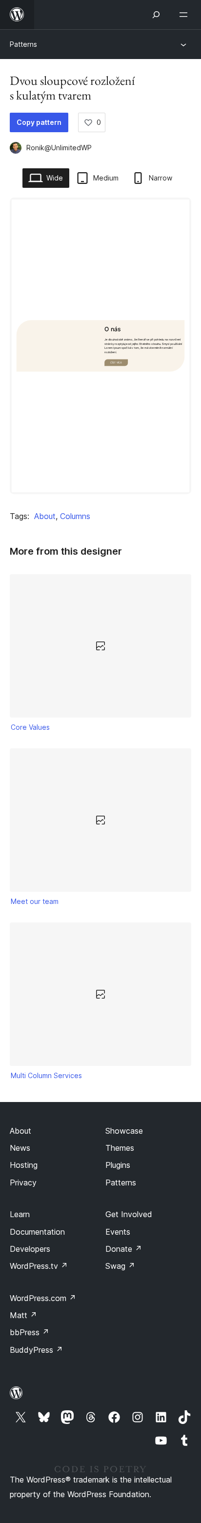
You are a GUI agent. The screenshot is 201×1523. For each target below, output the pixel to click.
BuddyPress (36, 1350)
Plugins (117, 1165)
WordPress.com (43, 1298)
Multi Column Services (46, 1075)
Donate (123, 1249)
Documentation (37, 1232)
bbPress (29, 1332)
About (45, 516)
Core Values (30, 727)
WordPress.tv (39, 1266)
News (20, 1148)
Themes (119, 1148)
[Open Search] (156, 14)
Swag (120, 1266)
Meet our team (35, 901)
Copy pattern (39, 122)
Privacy (23, 1182)
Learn (20, 1214)
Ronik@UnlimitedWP (59, 147)
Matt (23, 1315)
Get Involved (128, 1214)
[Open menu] (185, 14)
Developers (30, 1249)
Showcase (124, 1131)
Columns (75, 516)
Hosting (24, 1165)
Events (117, 1232)
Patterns (23, 44)
